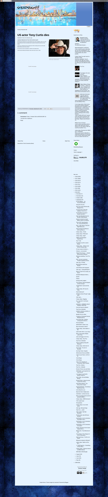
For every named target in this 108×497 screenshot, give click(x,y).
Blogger (66, 482)
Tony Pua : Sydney (80, 365)
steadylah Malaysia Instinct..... (82, 274)
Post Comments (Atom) (29, 143)
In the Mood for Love (80, 389)
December (78, 193)
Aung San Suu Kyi (80, 204)
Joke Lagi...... (79, 297)
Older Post (67, 141)
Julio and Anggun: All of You (82, 336)
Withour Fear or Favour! (80, 122)
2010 (76, 192)
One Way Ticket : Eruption (82, 351)
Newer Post (20, 141)
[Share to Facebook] (50, 108)
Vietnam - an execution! (81, 251)
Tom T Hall (78, 240)
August (78, 454)
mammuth (56, 482)
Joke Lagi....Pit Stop (80, 262)
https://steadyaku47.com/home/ (82, 47)
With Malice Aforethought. (82, 451)
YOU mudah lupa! (80, 400)
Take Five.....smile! (80, 409)
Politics (77, 278)
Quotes (77, 276)
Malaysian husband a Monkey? (83, 440)
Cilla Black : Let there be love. (82, 393)
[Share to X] (49, 108)
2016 (76, 180)
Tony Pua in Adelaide (81, 309)
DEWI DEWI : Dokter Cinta (82, 324)
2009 (76, 462)
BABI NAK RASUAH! (85, 94)
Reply (21, 120)
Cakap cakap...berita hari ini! (82, 345)
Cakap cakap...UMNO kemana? (83, 398)
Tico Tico (82, 66)
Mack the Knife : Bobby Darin (82, 391)
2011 (76, 190)
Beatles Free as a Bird (81, 314)
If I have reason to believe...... (82, 249)
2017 (76, 178)
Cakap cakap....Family (81, 231)
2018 (76, 176)
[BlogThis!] (48, 108)
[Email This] (47, 108)
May (77, 460)
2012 (76, 188)
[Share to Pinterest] (51, 108)
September (79, 199)
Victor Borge (79, 358)
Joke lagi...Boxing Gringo (81, 408)
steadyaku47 (28, 7)
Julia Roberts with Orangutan (82, 267)
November (78, 195)
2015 (76, 182)
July (77, 456)
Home (44, 141)
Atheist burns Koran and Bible (82, 352)
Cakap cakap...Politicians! (82, 233)
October (78, 197)
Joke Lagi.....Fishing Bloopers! (83, 269)
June (77, 458)
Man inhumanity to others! (82, 326)
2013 (76, 186)
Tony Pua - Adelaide (80, 367)
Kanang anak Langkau (81, 280)
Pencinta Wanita (79, 322)
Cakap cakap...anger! (81, 235)
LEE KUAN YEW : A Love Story (83, 331)
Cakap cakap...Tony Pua (81, 338)
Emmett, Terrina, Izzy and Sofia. (83, 369)
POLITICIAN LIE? (80, 292)
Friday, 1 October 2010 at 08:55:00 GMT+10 (36, 116)
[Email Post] (45, 108)
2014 (76, 184)
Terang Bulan (79, 402)
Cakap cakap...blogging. (81, 299)
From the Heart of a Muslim (82, 307)
